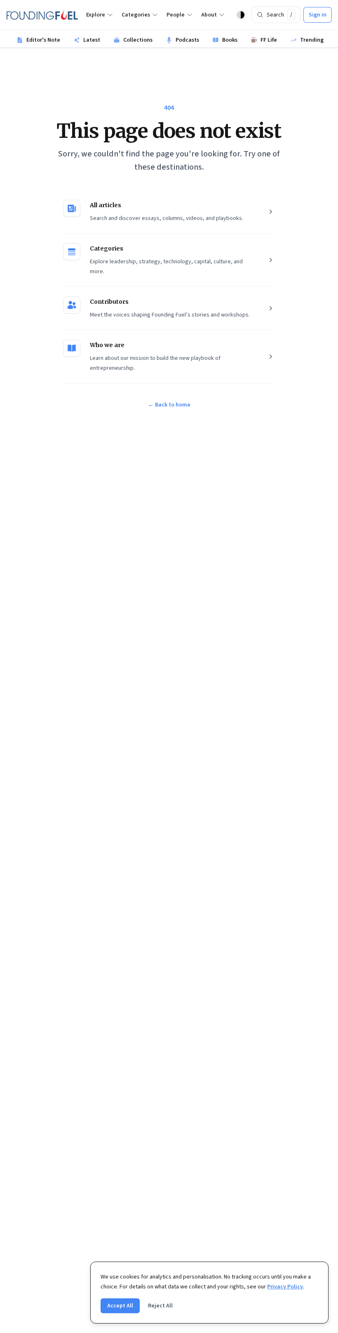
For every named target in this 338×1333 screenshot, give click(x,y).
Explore (95, 15)
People (176, 15)
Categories (136, 15)
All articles (105, 205)
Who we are (107, 345)
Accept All (120, 1306)
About (209, 15)
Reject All (160, 1306)
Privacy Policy (285, 1287)
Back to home (169, 405)
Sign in (317, 15)
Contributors (109, 301)
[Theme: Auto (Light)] (240, 14)
